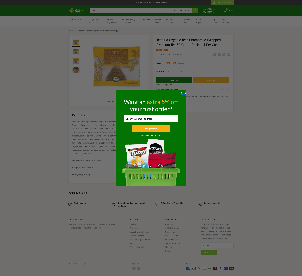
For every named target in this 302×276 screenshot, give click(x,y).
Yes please (151, 128)
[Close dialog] (183, 93)
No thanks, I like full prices (151, 135)
